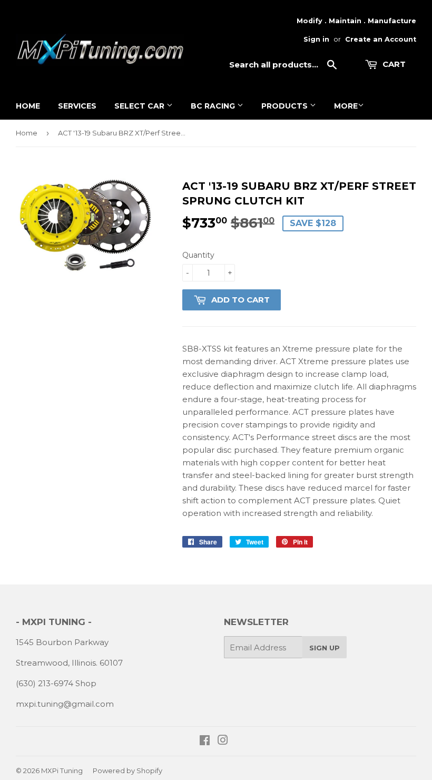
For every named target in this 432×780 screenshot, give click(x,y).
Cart (393, 64)
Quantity (198, 255)
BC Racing (214, 106)
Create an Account (380, 39)
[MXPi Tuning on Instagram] (223, 741)
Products (285, 106)
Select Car (140, 106)
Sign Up (324, 647)
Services (77, 106)
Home (28, 106)
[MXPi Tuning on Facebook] (204, 741)
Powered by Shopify (127, 770)
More (346, 106)
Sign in (316, 39)
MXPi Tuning (62, 770)
